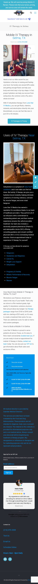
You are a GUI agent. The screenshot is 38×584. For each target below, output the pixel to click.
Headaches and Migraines (15, 256)
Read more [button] (19, 506)
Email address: (8, 464)
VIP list (29, 344)
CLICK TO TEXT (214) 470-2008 (20, 379)
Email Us (6, 541)
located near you (27, 336)
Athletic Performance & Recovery (18, 275)
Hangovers (10, 253)
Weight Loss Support (13, 262)
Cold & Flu (10, 259)
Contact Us (6, 524)
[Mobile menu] (35, 13)
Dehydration (10, 265)
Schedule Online (9, 547)
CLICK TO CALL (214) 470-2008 (20, 383)
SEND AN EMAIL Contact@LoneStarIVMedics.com (21, 389)
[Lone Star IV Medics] (19, 13)
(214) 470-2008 (9, 530)
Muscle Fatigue (11, 277)
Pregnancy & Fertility (13, 272)
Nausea (9, 280)
